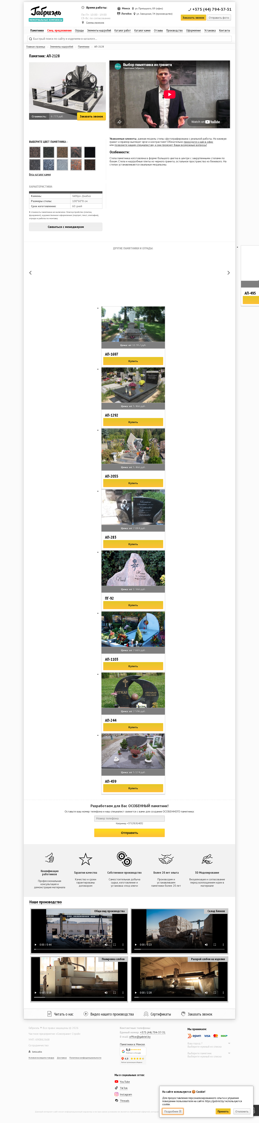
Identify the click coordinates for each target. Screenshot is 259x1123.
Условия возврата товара (41, 1057)
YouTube (125, 1081)
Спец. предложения (59, 30)
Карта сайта (37, 1051)
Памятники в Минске (132, 1044)
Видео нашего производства (112, 1014)
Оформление (193, 30)
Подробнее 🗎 (172, 1111)
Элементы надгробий (61, 46)
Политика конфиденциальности (85, 1057)
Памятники (83, 46)
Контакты (224, 30)
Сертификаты (161, 1014)
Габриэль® (46, 11)
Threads (124, 1100)
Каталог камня (142, 30)
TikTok (124, 1088)
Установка (210, 30)
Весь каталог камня (40, 174)
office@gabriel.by (139, 1036)
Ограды (79, 30)
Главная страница (35, 46)
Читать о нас (63, 1014)
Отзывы (158, 30)
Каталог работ (123, 30)
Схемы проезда (95, 22)
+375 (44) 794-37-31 (212, 9)
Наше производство (45, 902)
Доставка (62, 1057)
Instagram (126, 1094)
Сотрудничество (39, 1045)
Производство (174, 30)
